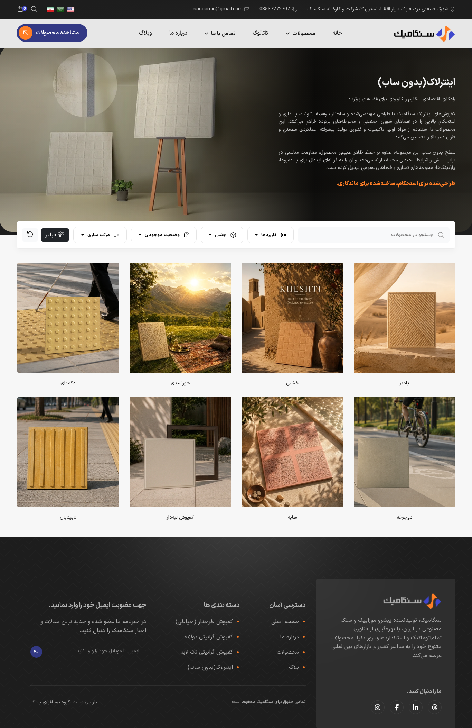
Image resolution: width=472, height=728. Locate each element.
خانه (337, 33)
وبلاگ (145, 33)
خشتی (292, 383)
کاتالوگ (260, 33)
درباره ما (178, 33)
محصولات (303, 33)
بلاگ (294, 667)
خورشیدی (180, 383)
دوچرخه (405, 517)
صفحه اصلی (285, 622)
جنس (220, 234)
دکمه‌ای (68, 383)
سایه (292, 517)
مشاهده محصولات (57, 33)
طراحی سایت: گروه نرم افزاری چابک (63, 702)
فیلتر (51, 235)
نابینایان (68, 517)
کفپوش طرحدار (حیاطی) (204, 622)
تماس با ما (223, 33)
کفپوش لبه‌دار (180, 517)
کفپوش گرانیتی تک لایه (206, 652)
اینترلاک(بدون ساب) (210, 667)
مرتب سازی (98, 234)
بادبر (404, 383)
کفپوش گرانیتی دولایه (208, 637)
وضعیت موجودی (162, 234)
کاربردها (269, 234)
